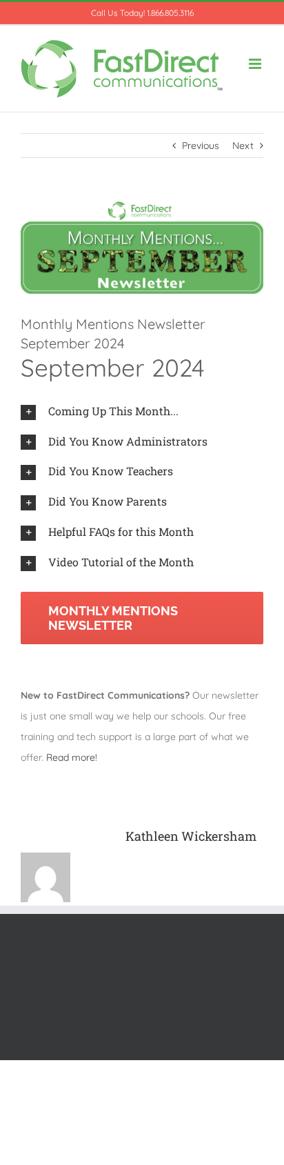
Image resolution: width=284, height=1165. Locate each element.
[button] (142, 412)
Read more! (71, 757)
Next (243, 145)
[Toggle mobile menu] (256, 64)
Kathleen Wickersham (190, 836)
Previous (200, 145)
